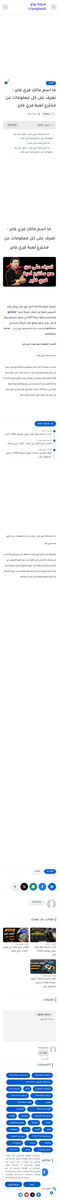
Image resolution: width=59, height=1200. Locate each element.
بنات (26, 1129)
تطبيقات (13, 1129)
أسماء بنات (14, 1089)
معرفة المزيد (13, 1184)
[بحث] (5, 7)
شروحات (16, 1143)
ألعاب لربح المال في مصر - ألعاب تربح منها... (28, 444)
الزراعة (24, 1116)
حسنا (32, 1184)
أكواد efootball (24, 1102)
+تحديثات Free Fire (19, 1075)
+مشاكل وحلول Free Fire (38, 1082)
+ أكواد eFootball (43, 1075)
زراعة (33, 1143)
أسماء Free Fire (19, 1096)
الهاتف (34, 1123)
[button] (42, 886)
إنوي (49, 1129)
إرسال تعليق (44, 1014)
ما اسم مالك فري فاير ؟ (38, 143)
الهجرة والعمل (17, 1123)
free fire (14, 1150)
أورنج (37, 1129)
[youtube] (26, 1194)
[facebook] (44, 1172)
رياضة (48, 1143)
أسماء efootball (43, 1096)
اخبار (27, 1089)
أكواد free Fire (44, 1109)
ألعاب (51, 83)
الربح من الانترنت (42, 1116)
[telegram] (20, 1194)
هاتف (27, 1150)
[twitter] (32, 1194)
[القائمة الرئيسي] (53, 7)
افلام (48, 1102)
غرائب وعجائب (44, 1150)
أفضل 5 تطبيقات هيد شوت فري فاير (39, 344)
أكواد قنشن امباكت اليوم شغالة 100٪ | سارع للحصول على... (28, 455)
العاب (48, 1123)
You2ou (46, 114)
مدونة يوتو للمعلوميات (37, 7)
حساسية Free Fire (42, 1136)
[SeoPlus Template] (54, 1189)
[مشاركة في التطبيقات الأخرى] (15, 886)
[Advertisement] (29, 49)
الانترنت (20, 1109)
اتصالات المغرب (43, 1089)
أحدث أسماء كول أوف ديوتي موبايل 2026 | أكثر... (27, 434)
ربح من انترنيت (18, 1136)
